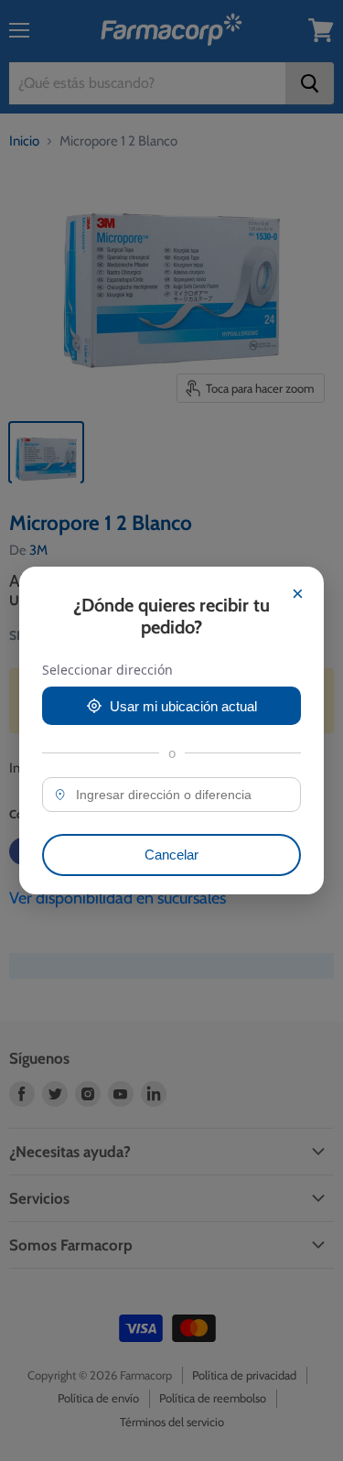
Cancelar (171, 854)
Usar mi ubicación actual (183, 706)
